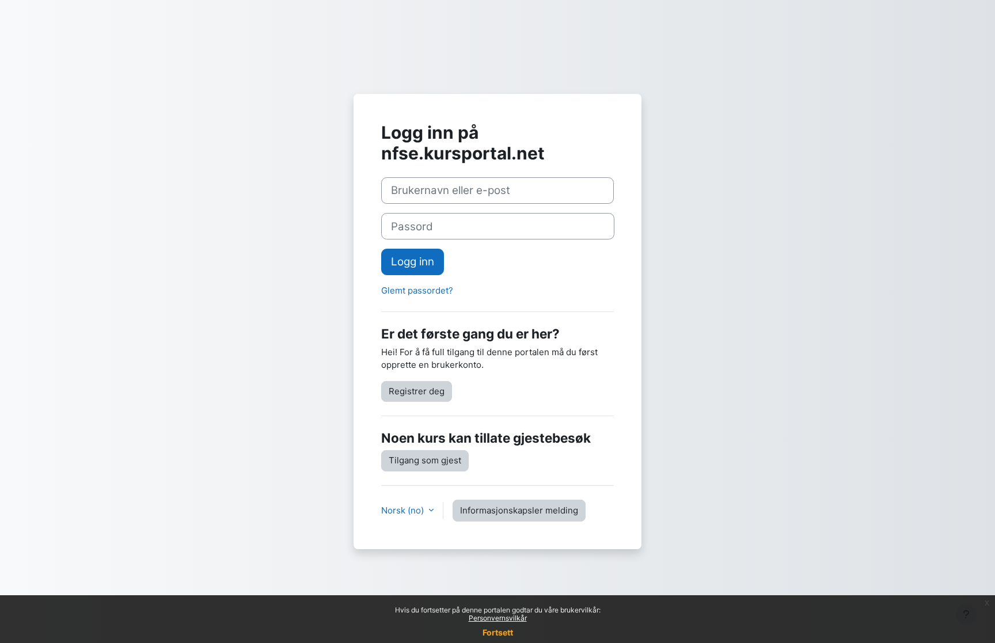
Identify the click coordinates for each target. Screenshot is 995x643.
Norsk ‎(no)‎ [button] (403, 510)
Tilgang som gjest (425, 460)
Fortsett (498, 632)
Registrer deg (417, 391)
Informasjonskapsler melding (519, 510)
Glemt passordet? (417, 290)
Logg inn (412, 261)
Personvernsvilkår (498, 618)
